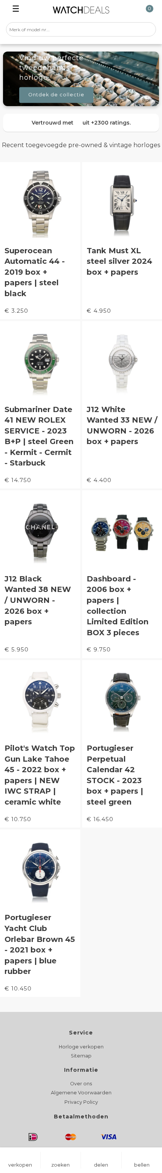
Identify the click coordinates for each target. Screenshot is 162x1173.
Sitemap (81, 1056)
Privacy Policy (81, 1102)
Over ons (81, 1083)
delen (101, 1165)
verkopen (20, 1165)
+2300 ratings (110, 122)
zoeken (60, 1165)
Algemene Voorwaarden (81, 1092)
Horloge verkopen (81, 1047)
